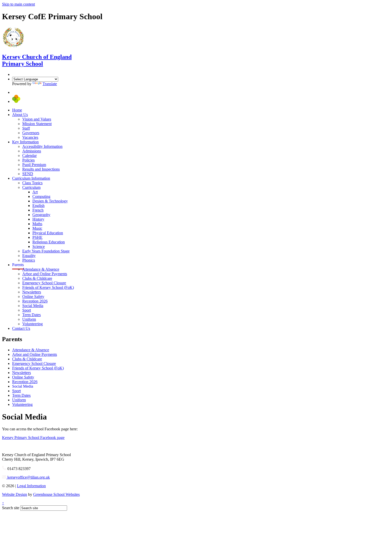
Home (17, 110)
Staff (26, 128)
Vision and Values (36, 119)
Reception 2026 (35, 301)
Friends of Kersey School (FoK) (48, 287)
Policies (28, 160)
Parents (18, 265)
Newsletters (31, 292)
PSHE (37, 237)
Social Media (32, 305)
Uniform (29, 319)
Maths (37, 224)
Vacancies (30, 137)
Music (37, 228)
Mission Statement (37, 124)
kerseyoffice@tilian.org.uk (28, 477)
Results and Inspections (41, 169)
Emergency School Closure (44, 283)
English (38, 205)
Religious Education (48, 242)
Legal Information (31, 486)
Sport (26, 310)
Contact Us (21, 328)
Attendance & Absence (40, 269)
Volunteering (32, 324)
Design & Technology (50, 201)
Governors (30, 133)
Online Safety (33, 296)
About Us (20, 114)
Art (35, 192)
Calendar (29, 155)
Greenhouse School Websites (56, 494)
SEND (27, 174)
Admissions (31, 151)
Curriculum (31, 187)
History (38, 219)
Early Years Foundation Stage (46, 251)
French (38, 210)
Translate (50, 84)
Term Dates (31, 315)
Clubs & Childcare (37, 278)
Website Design (14, 494)
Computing (41, 196)
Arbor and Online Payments (44, 274)
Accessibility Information (42, 146)
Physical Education (47, 233)
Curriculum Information (31, 178)
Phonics (28, 260)
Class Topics (32, 183)
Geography (41, 215)
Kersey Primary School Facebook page (33, 437)
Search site (10, 508)
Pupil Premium (34, 164)
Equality (29, 255)
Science (38, 246)
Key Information (25, 142)
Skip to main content (18, 4)
